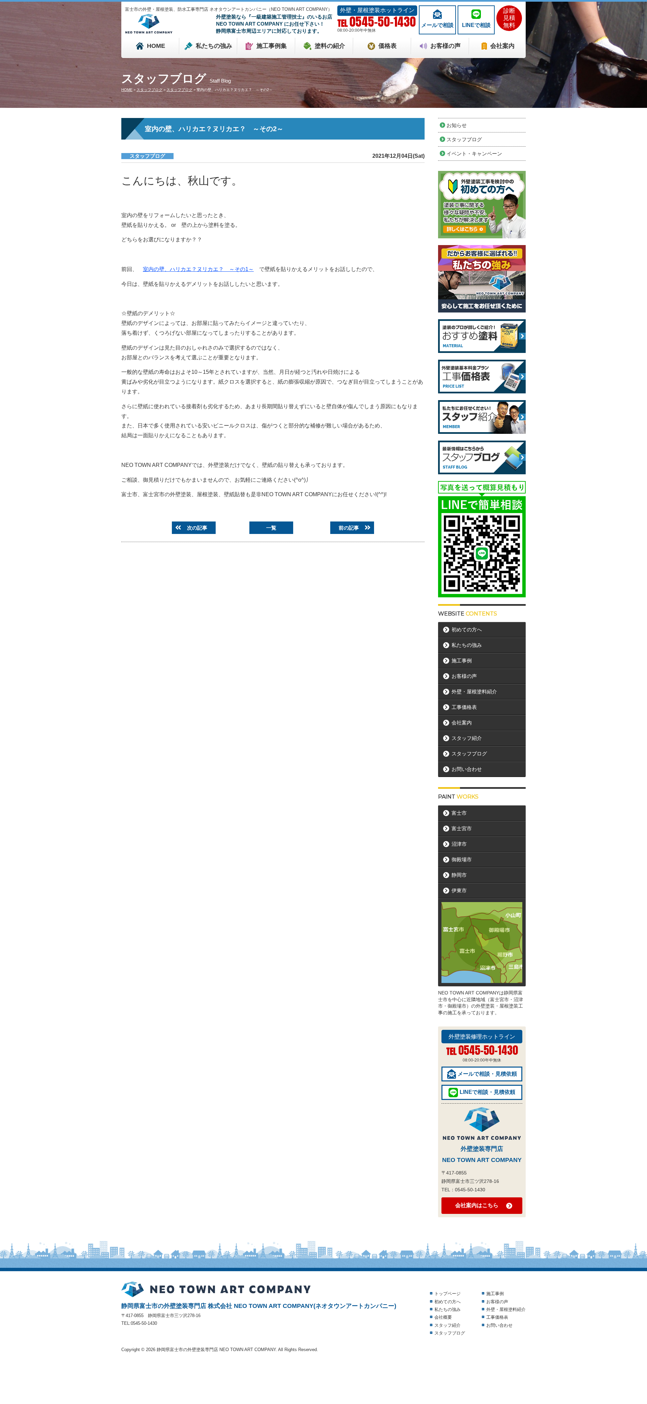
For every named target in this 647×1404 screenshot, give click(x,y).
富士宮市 (462, 828)
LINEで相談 (476, 25)
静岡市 (459, 875)
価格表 (387, 45)
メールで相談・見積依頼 (487, 1074)
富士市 (459, 813)
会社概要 (443, 1317)
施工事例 (462, 660)
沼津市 (459, 844)
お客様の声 (445, 45)
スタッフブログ (147, 156)
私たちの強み (214, 45)
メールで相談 (437, 25)
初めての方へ (467, 629)
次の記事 (197, 528)
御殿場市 (462, 859)
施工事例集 (271, 45)
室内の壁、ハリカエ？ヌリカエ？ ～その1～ (198, 269)
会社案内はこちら (476, 1205)
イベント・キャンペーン (474, 153)
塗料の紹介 (330, 45)
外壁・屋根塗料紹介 (474, 691)
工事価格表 (464, 707)
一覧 (271, 528)
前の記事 (349, 528)
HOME (156, 45)
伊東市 (459, 890)
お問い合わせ (467, 769)
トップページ (447, 1293)
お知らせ (456, 125)
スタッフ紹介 (467, 738)
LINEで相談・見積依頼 (487, 1092)
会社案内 (502, 45)
